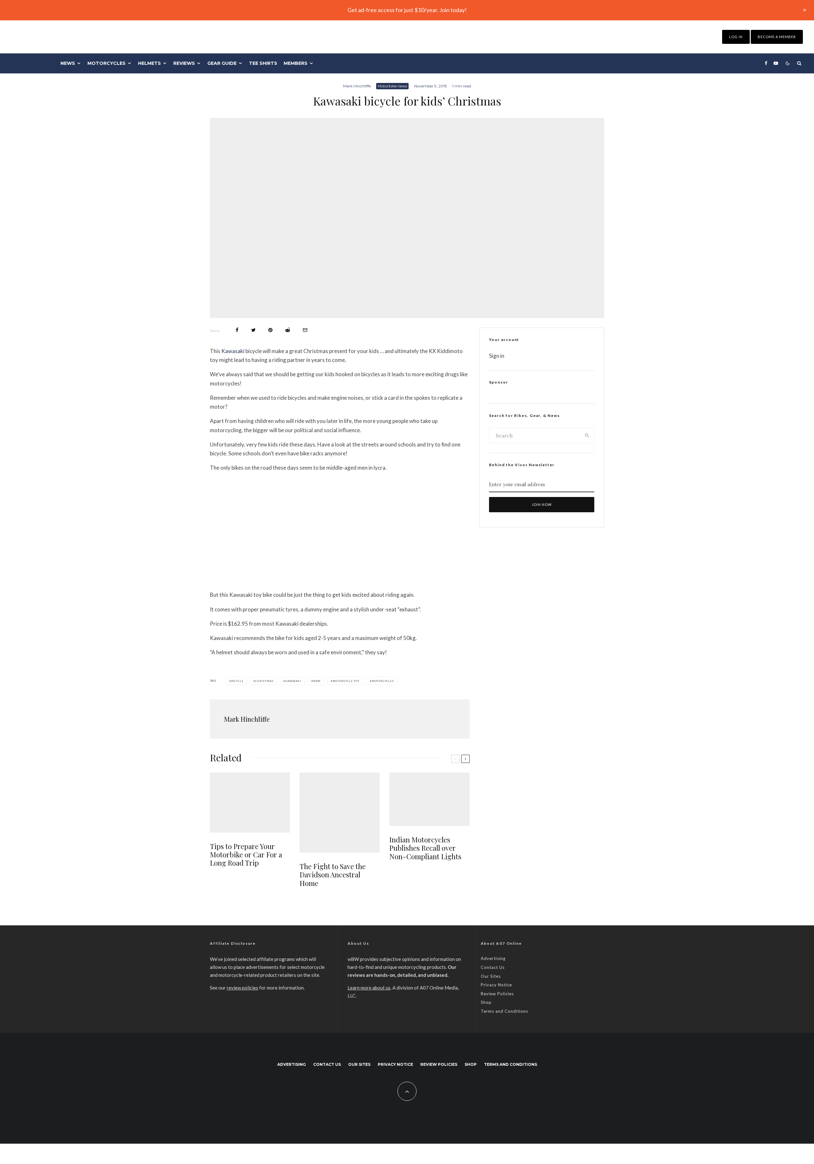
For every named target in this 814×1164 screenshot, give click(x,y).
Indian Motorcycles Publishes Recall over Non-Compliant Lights (425, 848)
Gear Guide (222, 63)
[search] (587, 435)
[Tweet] (253, 330)
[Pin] (270, 330)
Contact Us (493, 967)
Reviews (184, 63)
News (67, 63)
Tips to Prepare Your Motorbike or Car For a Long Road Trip (246, 854)
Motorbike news (392, 86)
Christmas (264, 681)
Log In (736, 37)
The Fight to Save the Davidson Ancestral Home (333, 874)
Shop (486, 1002)
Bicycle (237, 681)
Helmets (149, 63)
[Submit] (287, 330)
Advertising (493, 958)
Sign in (496, 355)
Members (295, 63)
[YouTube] (775, 63)
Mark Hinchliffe (357, 86)
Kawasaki (233, 351)
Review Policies (497, 993)
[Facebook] (766, 63)
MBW (316, 681)
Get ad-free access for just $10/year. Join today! (407, 9)
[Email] (305, 330)
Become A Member (777, 37)
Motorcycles (106, 63)
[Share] (237, 330)
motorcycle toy (346, 681)
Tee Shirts (263, 63)
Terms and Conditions (504, 1011)
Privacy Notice (496, 984)
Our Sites (491, 976)
